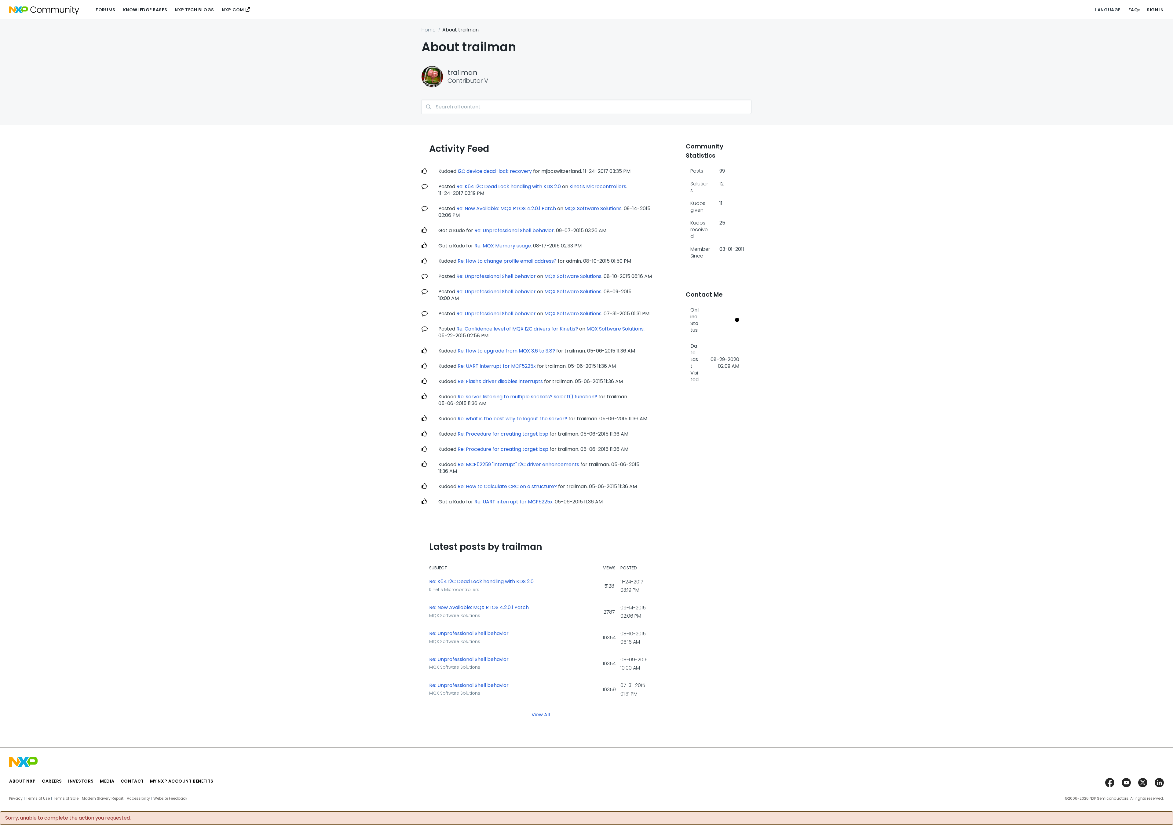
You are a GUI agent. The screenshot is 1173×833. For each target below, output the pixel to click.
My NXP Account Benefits (182, 781)
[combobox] (586, 107)
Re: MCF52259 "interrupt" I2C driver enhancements (518, 464)
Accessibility (138, 798)
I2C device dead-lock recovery (495, 171)
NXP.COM (233, 10)
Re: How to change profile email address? (507, 261)
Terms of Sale (66, 798)
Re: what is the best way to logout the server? (512, 418)
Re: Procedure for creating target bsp (503, 433)
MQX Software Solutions (593, 208)
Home (429, 29)
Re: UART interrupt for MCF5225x (497, 366)
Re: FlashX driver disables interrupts (500, 381)
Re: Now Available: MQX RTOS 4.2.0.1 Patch (506, 208)
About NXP (22, 781)
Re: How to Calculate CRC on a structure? (507, 486)
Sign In (1155, 10)
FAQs (1134, 10)
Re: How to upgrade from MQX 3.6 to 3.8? (506, 350)
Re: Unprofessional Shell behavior (514, 230)
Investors (81, 781)
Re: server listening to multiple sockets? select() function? (527, 396)
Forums (105, 10)
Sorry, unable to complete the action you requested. (68, 818)
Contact (132, 781)
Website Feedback (170, 798)
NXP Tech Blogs (194, 10)
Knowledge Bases (145, 10)
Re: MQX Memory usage (502, 245)
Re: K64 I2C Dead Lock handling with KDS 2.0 (508, 186)
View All (541, 714)
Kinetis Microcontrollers (597, 186)
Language (1107, 10)
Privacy (16, 798)
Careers (52, 781)
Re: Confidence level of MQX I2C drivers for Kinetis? (517, 328)
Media (107, 781)
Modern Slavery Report (102, 798)
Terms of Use (38, 798)
